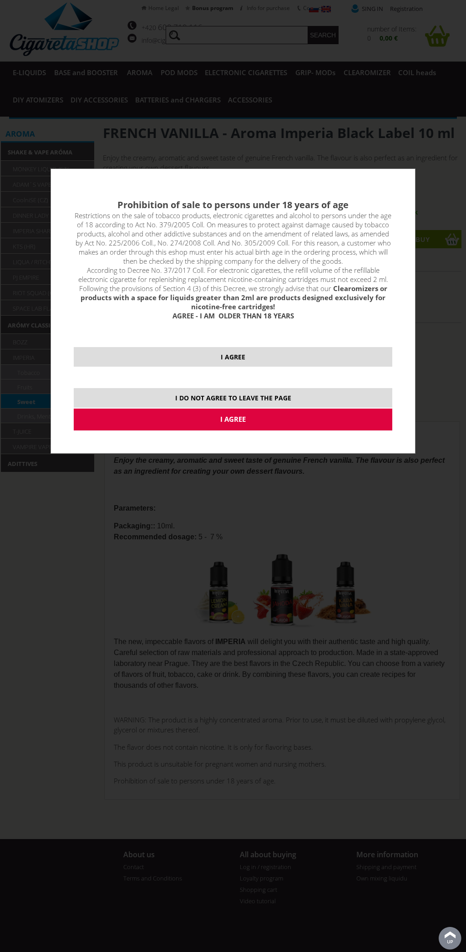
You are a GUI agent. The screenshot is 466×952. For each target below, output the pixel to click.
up (450, 938)
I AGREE (233, 357)
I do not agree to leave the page (233, 398)
